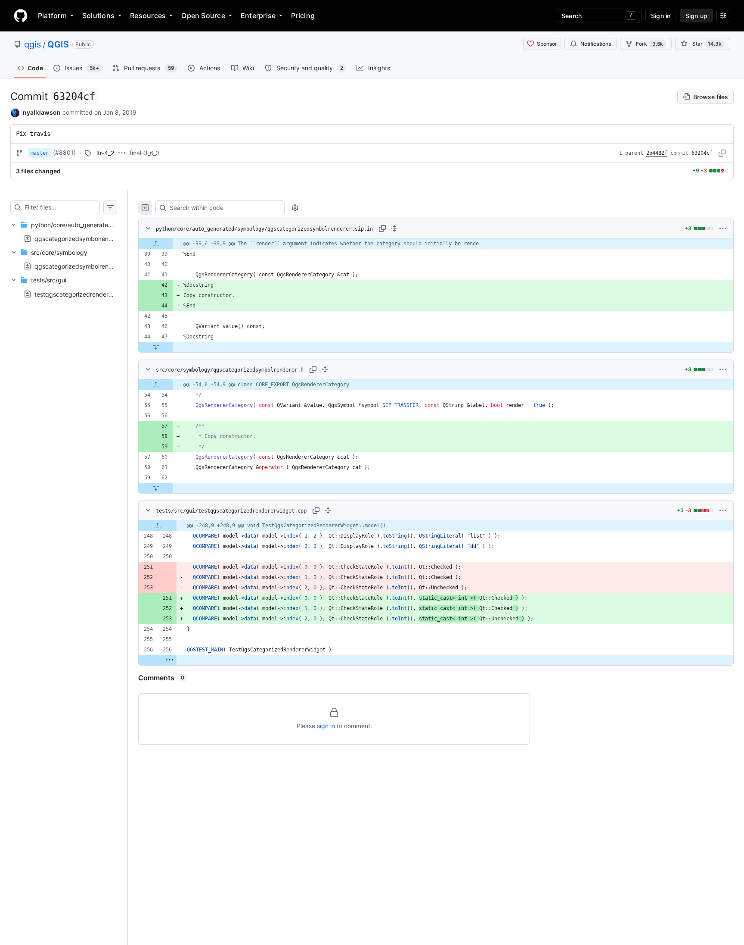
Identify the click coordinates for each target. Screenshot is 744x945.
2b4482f (656, 153)
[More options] (723, 228)
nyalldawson (42, 112)
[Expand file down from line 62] (156, 488)
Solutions (98, 15)
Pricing (303, 15)
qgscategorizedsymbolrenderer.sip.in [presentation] (87, 238)
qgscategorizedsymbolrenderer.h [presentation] (81, 266)
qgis (32, 44)
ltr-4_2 (105, 152)
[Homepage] (21, 15)
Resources (148, 15)
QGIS (58, 44)
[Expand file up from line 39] (156, 243)
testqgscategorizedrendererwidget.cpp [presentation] (90, 293)
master (40, 153)
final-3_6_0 (144, 152)
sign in (326, 725)
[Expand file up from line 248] (158, 525)
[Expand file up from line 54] (156, 384)
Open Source (203, 15)
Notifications (595, 44)
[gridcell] (436, 243)
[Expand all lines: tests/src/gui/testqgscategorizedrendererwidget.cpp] (328, 510)
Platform (52, 15)
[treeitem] (63, 231)
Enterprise (258, 15)
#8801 (64, 152)
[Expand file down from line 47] (156, 347)
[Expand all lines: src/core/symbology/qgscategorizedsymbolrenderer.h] (325, 369)
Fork (649, 44)
